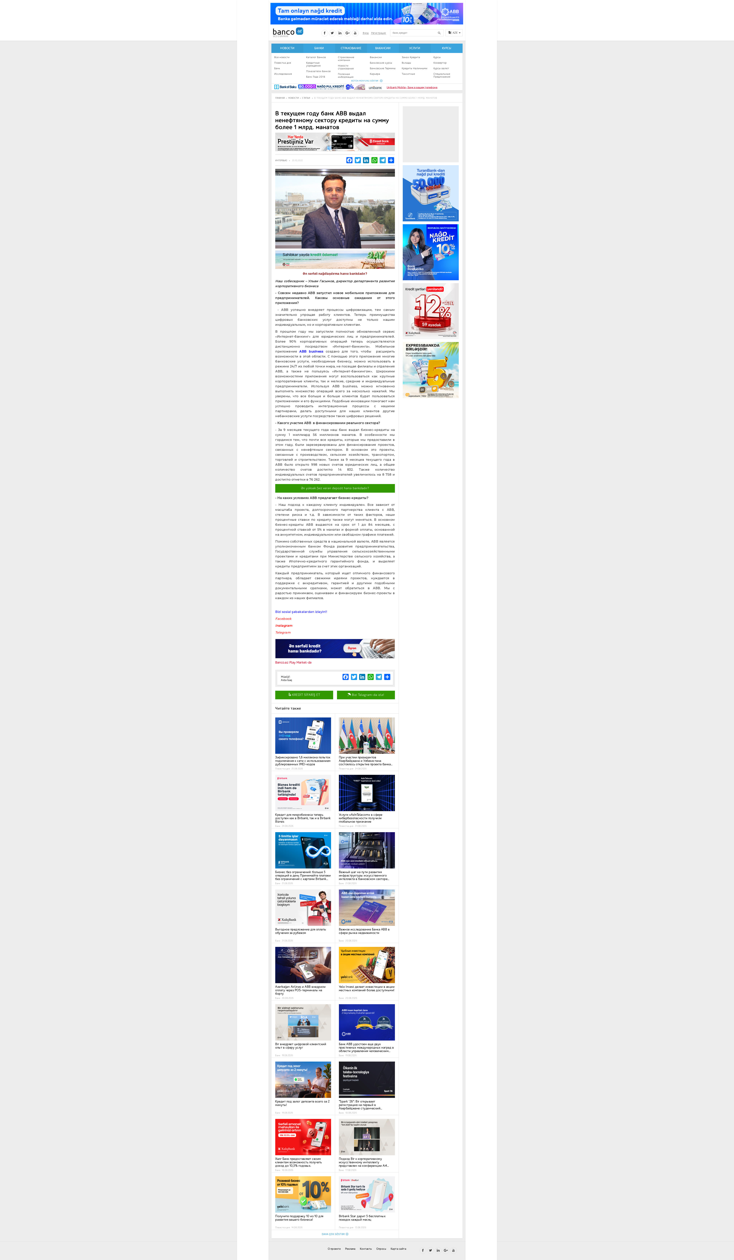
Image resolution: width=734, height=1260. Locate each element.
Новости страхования (346, 67)
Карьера (375, 73)
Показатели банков (318, 71)
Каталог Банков (316, 57)
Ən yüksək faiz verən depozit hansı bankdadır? (335, 488)
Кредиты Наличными (414, 68)
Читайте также (288, 708)
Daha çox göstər (333, 1234)
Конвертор (440, 62)
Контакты (366, 1248)
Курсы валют (441, 68)
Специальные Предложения (442, 75)
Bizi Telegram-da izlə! (367, 695)
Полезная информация (346, 75)
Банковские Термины (383, 68)
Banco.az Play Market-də (293, 662)
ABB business (311, 351)
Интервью (281, 160)
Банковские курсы (381, 62)
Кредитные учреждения (313, 64)
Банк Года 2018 (315, 76)
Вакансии (383, 48)
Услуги (414, 48)
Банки (319, 48)
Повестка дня (282, 62)
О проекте (334, 1248)
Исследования (283, 73)
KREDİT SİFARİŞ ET (305, 695)
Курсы (446, 48)
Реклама (350, 1248)
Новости (287, 48)
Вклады (406, 62)
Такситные (408, 73)
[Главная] (287, 32)
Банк (277, 68)
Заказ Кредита (411, 57)
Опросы (381, 1248)
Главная (280, 98)
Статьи (306, 98)
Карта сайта (398, 1248)
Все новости (282, 57)
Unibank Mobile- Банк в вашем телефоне (412, 87)
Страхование (351, 48)
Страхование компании (346, 59)
